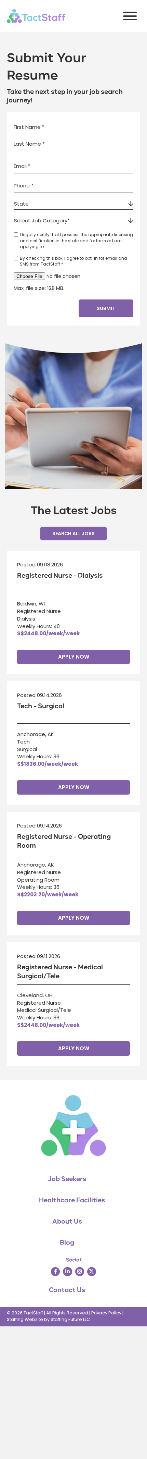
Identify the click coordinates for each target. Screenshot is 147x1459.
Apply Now (73, 656)
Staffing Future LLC (70, 1319)
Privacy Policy (106, 1313)
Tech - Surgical (40, 706)
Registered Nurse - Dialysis (60, 576)
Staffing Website (25, 1319)
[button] (128, 16)
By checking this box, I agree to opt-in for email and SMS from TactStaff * (73, 261)
